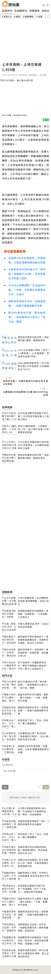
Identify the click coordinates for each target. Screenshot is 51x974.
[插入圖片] (39, 787)
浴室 (40, 16)
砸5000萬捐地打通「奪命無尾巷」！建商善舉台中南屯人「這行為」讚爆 (27, 317)
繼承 (18, 16)
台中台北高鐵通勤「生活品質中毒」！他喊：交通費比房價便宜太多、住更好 (27, 289)
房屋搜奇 (34, 10)
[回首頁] (10, 3)
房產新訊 (7, 10)
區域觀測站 (20, 10)
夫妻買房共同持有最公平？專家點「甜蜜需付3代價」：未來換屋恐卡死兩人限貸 (27, 274)
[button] (47, 4)
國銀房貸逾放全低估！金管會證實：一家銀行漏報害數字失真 (27, 303)
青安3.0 (7, 16)
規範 (5, 787)
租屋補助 (29, 16)
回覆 (46, 787)
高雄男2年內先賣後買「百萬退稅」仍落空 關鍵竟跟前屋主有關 (27, 260)
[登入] (43, 4)
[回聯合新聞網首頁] (5, 3)
